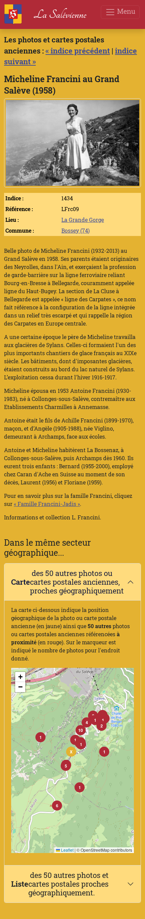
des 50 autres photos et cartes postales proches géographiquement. (60, 883)
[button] (81, 744)
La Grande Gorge (82, 219)
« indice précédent (78, 51)
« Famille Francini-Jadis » (47, 503)
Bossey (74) (75, 230)
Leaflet (67, 850)
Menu (125, 11)
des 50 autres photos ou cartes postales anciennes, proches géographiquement (67, 581)
